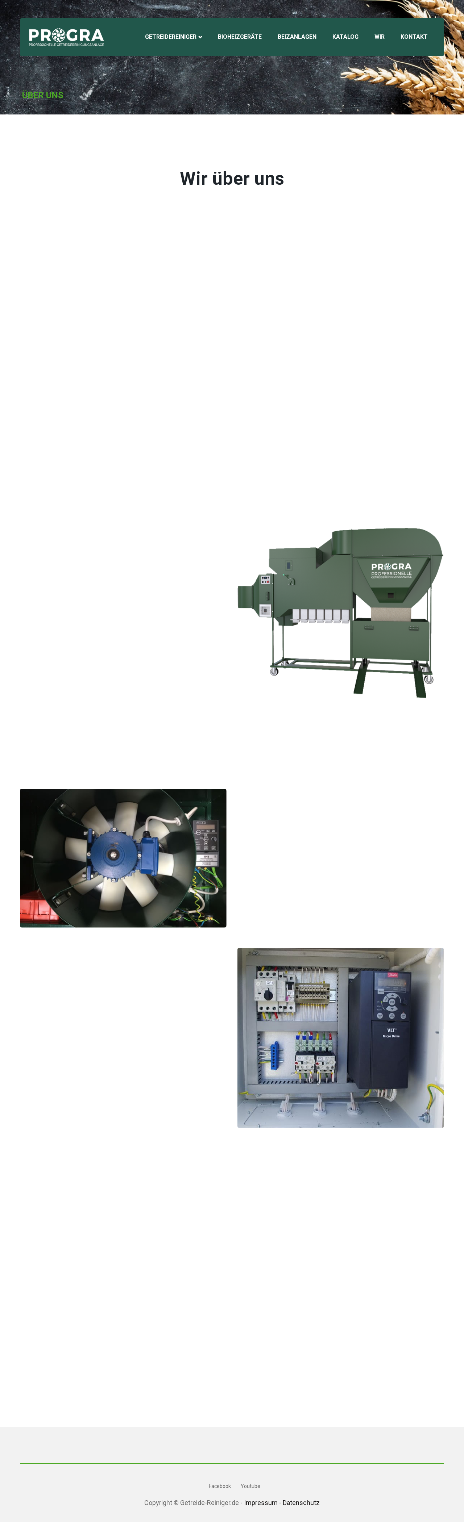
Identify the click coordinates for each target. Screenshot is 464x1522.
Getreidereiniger (171, 36)
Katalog (345, 36)
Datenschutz (301, 1502)
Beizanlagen (297, 36)
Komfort (44, 1029)
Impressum (261, 1502)
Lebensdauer (52, 1006)
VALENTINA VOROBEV (177, 1382)
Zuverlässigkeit (57, 982)
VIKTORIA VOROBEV (69, 1382)
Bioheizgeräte (240, 36)
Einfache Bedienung (63, 958)
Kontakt (414, 36)
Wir (379, 36)
